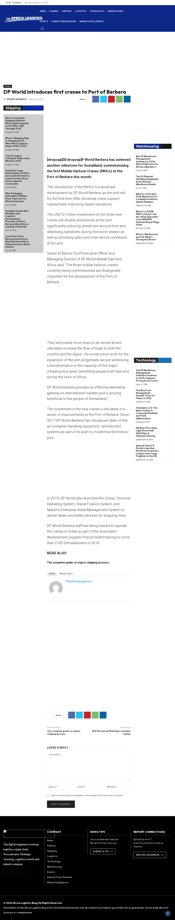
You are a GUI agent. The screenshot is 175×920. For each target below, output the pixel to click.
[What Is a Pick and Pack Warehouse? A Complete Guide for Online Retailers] (165, 196)
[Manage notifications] (168, 913)
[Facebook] (95, 99)
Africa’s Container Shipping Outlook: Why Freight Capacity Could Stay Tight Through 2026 (17, 123)
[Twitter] (103, 99)
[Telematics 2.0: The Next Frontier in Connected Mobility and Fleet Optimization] (165, 410)
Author (52, 573)
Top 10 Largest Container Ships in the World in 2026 (17, 158)
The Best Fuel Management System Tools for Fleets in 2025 (145, 394)
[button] (42, 28)
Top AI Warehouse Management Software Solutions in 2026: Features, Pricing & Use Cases (147, 375)
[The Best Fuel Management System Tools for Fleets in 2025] (165, 392)
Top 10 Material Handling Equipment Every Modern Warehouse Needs (147, 180)
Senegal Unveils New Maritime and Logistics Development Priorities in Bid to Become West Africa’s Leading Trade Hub (17, 218)
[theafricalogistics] (56, 588)
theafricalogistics (17, 99)
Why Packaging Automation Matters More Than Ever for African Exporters (16, 197)
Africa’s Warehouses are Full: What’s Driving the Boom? (147, 237)
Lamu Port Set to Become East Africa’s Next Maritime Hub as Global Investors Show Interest (17, 241)
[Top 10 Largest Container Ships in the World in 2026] (37, 158)
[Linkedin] (127, 99)
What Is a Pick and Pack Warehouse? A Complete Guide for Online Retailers (147, 197)
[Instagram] (14, 871)
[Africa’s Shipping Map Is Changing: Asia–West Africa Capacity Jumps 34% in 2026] (37, 141)
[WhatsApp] (119, 99)
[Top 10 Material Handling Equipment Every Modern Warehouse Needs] (165, 178)
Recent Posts (66, 573)
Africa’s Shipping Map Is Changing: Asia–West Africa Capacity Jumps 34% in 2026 (17, 142)
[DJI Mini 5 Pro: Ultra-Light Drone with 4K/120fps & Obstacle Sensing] (165, 430)
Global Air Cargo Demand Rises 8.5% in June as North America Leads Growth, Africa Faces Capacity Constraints (17, 177)
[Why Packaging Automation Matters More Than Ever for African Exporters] (37, 196)
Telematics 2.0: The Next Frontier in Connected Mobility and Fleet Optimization (147, 413)
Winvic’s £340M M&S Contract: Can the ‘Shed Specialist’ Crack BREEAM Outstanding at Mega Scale (147, 218)
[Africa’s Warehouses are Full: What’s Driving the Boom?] (165, 236)
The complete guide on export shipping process (63, 732)
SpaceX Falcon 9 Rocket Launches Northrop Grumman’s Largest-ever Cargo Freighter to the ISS (147, 451)
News (8, 86)
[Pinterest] (111, 99)
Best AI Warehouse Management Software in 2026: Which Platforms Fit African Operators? (147, 161)
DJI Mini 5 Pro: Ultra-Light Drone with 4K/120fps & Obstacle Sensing (147, 431)
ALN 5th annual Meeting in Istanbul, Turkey (111, 732)
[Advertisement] (67, 61)
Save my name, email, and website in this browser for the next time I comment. (87, 795)
